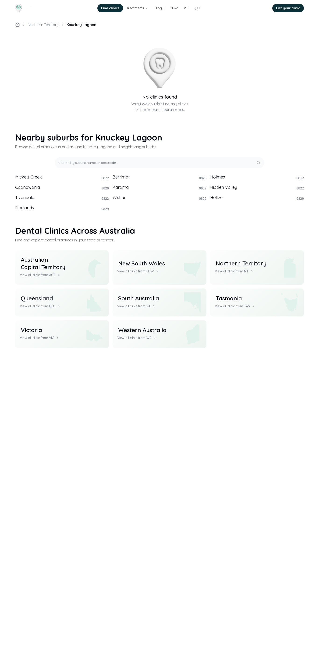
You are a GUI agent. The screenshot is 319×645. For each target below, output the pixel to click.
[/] (17, 24)
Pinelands (62, 208)
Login (261, 8)
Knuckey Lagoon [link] (81, 24)
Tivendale (62, 197)
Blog (158, 8)
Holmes (257, 177)
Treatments (135, 8)
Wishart (159, 197)
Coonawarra (62, 187)
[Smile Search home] (31, 8)
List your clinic (288, 8)
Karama (159, 187)
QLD (198, 8)
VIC (186, 8)
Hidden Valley (257, 187)
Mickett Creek (62, 177)
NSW (174, 8)
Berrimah (159, 177)
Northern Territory (43, 24)
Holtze (257, 197)
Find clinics (110, 8)
